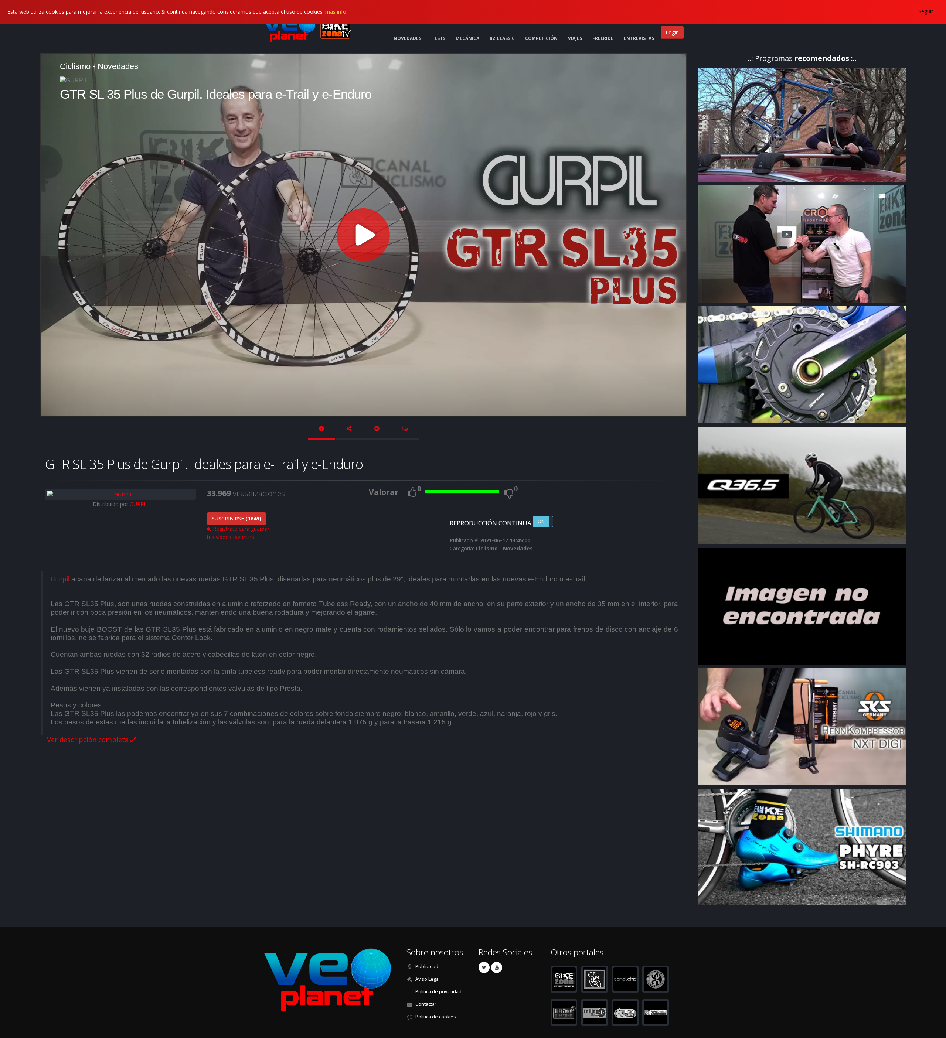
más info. (336, 11)
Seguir (925, 11)
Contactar (425, 1004)
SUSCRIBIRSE (236, 518)
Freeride (602, 38)
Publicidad (426, 966)
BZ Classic (502, 38)
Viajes (575, 38)
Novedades (407, 38)
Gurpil (60, 579)
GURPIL (139, 504)
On (541, 521)
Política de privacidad (438, 992)
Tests (438, 38)
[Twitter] (484, 967)
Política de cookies (435, 1017)
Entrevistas (639, 38)
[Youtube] (496, 967)
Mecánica (467, 38)
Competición (541, 38)
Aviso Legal (427, 979)
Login (672, 32)
